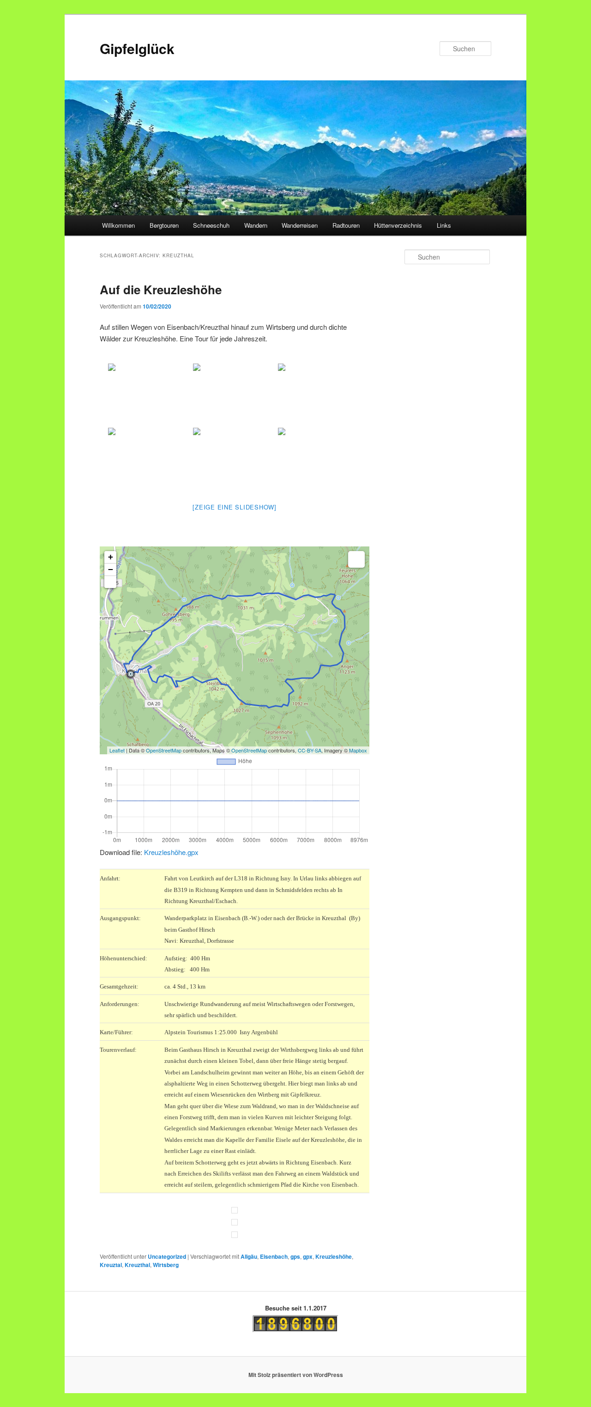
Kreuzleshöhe (333, 1256)
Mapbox (358, 750)
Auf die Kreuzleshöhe (161, 289)
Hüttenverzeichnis (398, 225)
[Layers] (356, 559)
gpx (308, 1256)
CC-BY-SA (309, 750)
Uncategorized (167, 1256)
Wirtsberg (166, 1265)
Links (444, 225)
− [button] (110, 569)
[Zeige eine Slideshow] (235, 507)
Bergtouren (164, 225)
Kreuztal (111, 1265)
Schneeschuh (211, 225)
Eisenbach (274, 1256)
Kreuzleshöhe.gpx (171, 852)
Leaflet (117, 750)
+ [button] (110, 557)
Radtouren (346, 225)
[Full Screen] (110, 582)
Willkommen (118, 225)
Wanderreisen (300, 225)
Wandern (255, 225)
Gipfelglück (137, 48)
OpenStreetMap (163, 750)
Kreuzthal (137, 1265)
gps (295, 1256)
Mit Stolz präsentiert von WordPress (295, 1375)
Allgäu (249, 1256)
